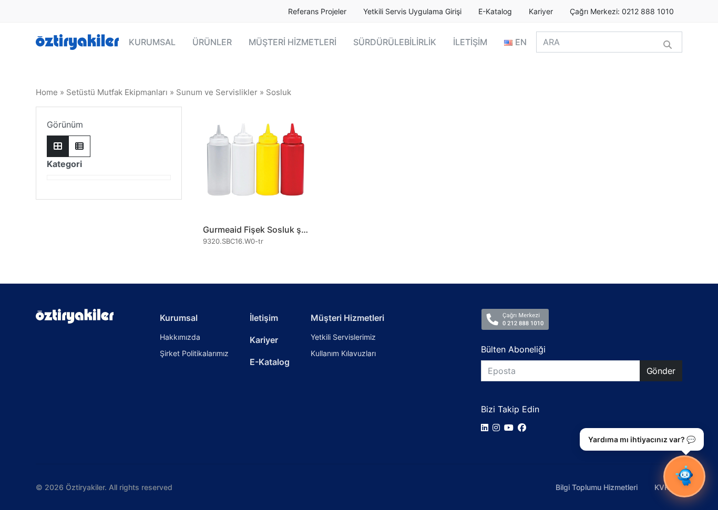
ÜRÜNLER (212, 42)
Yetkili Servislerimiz (343, 336)
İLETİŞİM (470, 42)
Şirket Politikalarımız (194, 353)
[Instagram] (498, 428)
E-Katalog (495, 11)
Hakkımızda (180, 336)
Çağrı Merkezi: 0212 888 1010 (622, 11)
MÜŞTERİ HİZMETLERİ (292, 42)
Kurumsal (179, 318)
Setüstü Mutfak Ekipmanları (117, 92)
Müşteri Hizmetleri (347, 318)
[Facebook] (524, 428)
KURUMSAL (152, 42)
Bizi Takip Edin (510, 409)
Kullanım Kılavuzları (343, 353)
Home (47, 92)
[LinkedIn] (487, 428)
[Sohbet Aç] (684, 476)
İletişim (264, 318)
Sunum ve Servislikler (217, 92)
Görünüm (65, 124)
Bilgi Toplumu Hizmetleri (597, 487)
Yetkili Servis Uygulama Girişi (412, 11)
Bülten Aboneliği (513, 349)
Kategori (64, 164)
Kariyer (541, 11)
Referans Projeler (317, 11)
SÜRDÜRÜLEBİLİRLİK (394, 42)
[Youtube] (511, 428)
